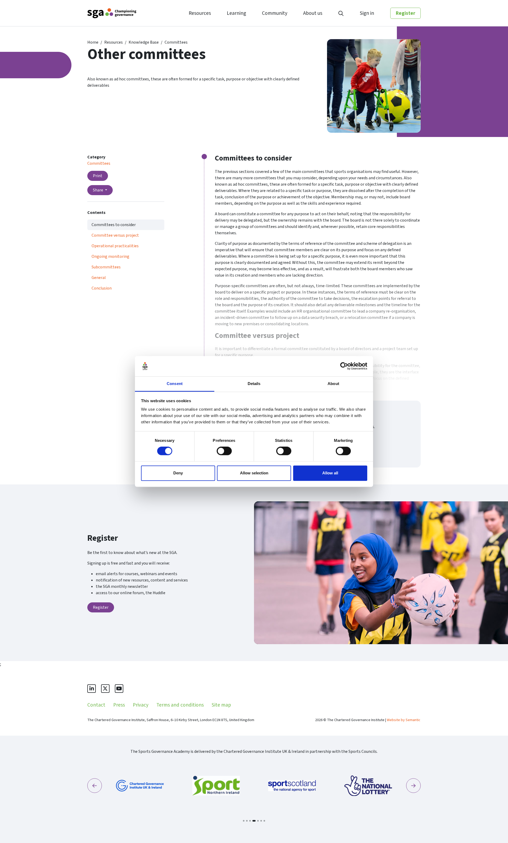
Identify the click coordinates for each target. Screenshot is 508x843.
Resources (113, 42)
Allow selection (254, 473)
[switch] (224, 451)
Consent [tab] (175, 383)
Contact (96, 705)
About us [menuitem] (312, 13)
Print (97, 176)
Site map (221, 705)
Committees (176, 42)
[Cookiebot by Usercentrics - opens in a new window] (344, 366)
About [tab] (333, 383)
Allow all (330, 473)
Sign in (367, 13)
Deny (178, 473)
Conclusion (102, 288)
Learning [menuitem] (236, 13)
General (99, 278)
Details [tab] (254, 383)
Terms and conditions (180, 705)
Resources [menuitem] (200, 13)
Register (405, 13)
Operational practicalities (115, 246)
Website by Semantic (403, 720)
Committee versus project (115, 235)
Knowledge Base (144, 42)
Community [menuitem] (274, 13)
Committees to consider (114, 225)
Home (92, 42)
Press (119, 705)
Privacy (140, 705)
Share (98, 190)
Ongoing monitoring (110, 256)
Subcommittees (106, 267)
